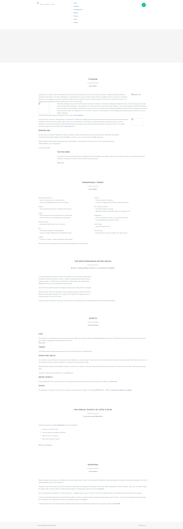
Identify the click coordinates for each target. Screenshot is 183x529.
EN (144, 5)
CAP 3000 (117, 503)
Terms (75, 19)
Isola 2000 (96, 390)
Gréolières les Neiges (117, 390)
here (48, 148)
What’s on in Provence (45, 445)
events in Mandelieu (58, 425)
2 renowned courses (99, 338)
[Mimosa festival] (44, 112)
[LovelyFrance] (46, 3)
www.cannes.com (69, 126)
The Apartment (77, 9)
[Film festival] (138, 124)
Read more (60, 163)
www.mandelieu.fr (78, 115)
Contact (75, 22)
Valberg (129, 390)
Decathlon (101, 489)
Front (75, 3)
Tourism (75, 16)
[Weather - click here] (136, 94)
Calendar (76, 6)
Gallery (75, 13)
